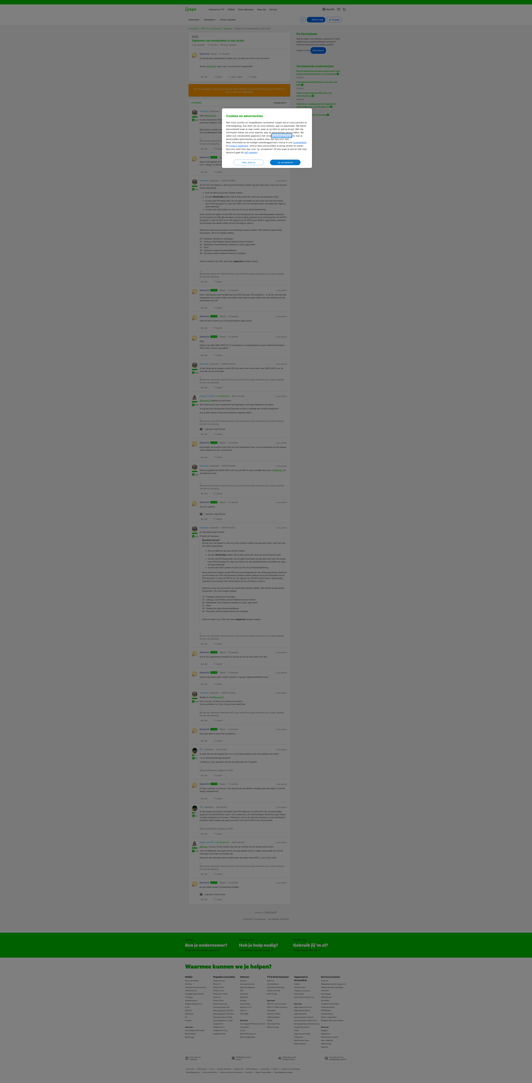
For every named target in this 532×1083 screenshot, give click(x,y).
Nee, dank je (248, 162)
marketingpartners (281, 135)
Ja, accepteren (285, 162)
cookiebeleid (299, 142)
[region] (267, 138)
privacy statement (238, 145)
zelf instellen (250, 152)
